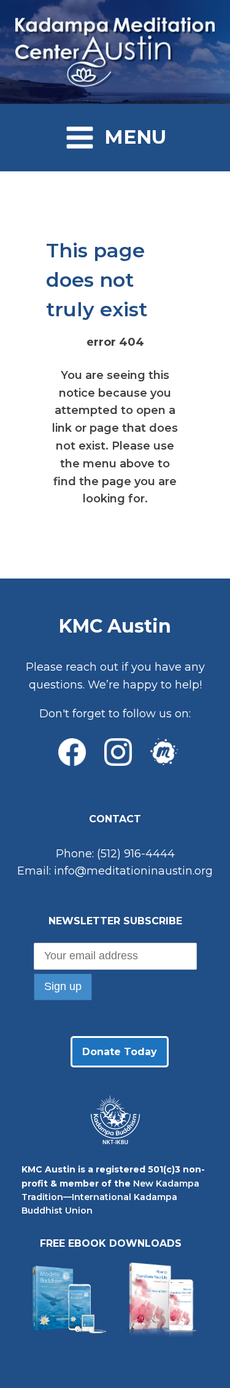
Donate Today (119, 1052)
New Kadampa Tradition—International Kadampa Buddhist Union (110, 1197)
